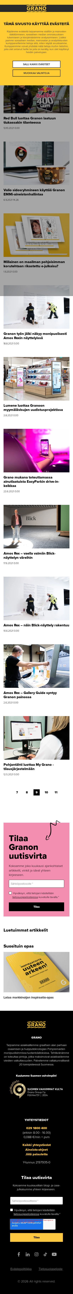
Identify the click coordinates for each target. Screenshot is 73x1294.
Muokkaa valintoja (36, 73)
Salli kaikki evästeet (36, 64)
